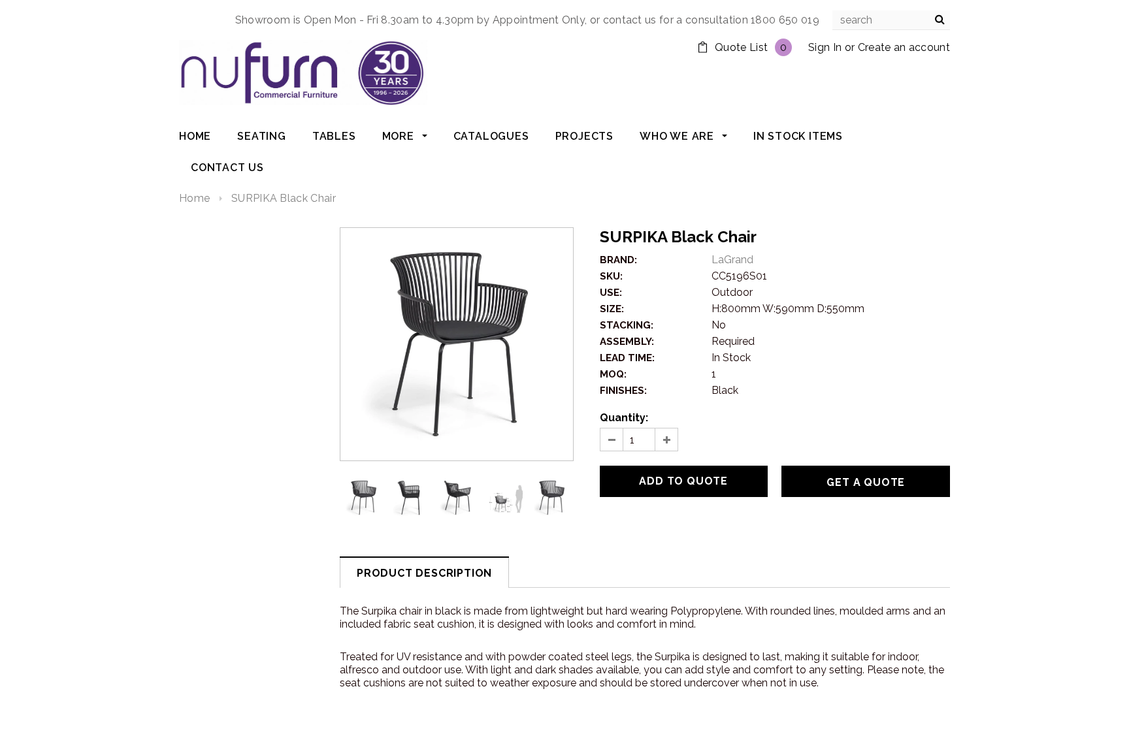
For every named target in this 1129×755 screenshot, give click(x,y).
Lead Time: (627, 358)
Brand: (618, 260)
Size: (612, 309)
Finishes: (623, 390)
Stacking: (626, 325)
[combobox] (891, 20)
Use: (611, 292)
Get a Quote (865, 482)
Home (194, 198)
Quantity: (624, 417)
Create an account (904, 47)
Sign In (825, 47)
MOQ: (613, 374)
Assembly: (627, 341)
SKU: (611, 276)
